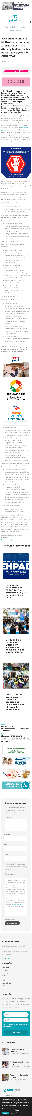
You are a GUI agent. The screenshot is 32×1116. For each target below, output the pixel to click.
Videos (4, 980)
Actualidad (5, 968)
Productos (5, 970)
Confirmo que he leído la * (15, 1025)
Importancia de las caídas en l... (17, 1050)
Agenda (3, 34)
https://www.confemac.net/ (9, 540)
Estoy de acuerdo (11, 874)
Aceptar (5, 1113)
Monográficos (6, 983)
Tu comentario (9, 817)
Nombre (7, 834)
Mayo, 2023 (3, 61)
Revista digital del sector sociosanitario (15, 28)
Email (6, 844)
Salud (3, 986)
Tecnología (5, 973)
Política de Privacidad (15, 908)
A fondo (4, 975)
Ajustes (13, 1113)
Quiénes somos (9, 1095)
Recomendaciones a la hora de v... (19, 1076)
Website (7, 854)
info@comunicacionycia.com (18, 904)
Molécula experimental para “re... (19, 1063)
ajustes (17, 1110)
